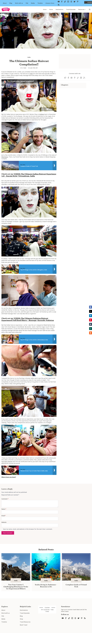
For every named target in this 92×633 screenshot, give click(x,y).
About (5, 3)
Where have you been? (8, 477)
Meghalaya (4, 157)
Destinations (59, 9)
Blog (10, 3)
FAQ (27, 3)
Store (44, 9)
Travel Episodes (70, 9)
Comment (4, 499)
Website (3, 522)
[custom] (58, 1)
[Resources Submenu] (86, 9)
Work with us (19, 3)
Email (3, 515)
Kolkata (41, 114)
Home (51, 9)
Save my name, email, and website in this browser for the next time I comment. (27, 529)
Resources (81, 9)
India (28, 57)
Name (3, 509)
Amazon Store (49, 3)
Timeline (40, 3)
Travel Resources (25, 622)
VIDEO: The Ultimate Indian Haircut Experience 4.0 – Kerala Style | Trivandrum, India (28, 175)
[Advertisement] (72, 98)
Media (33, 3)
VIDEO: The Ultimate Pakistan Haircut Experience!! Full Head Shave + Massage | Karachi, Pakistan (27, 319)
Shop (21, 619)
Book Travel (23, 625)
